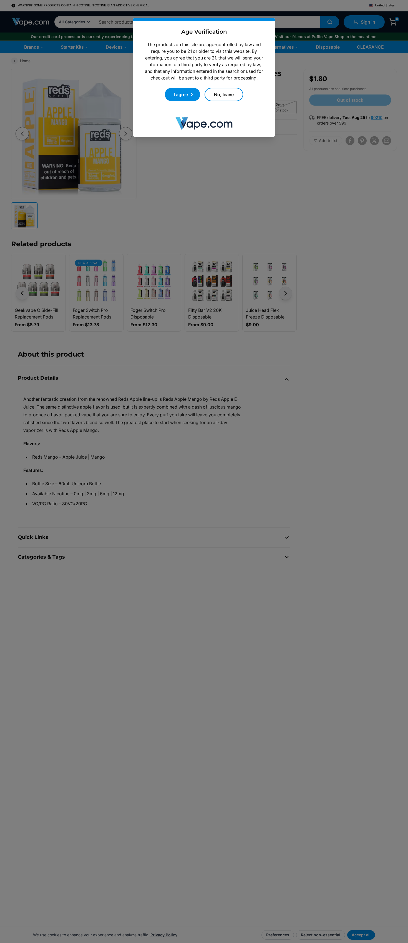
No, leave (224, 94)
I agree (181, 94)
